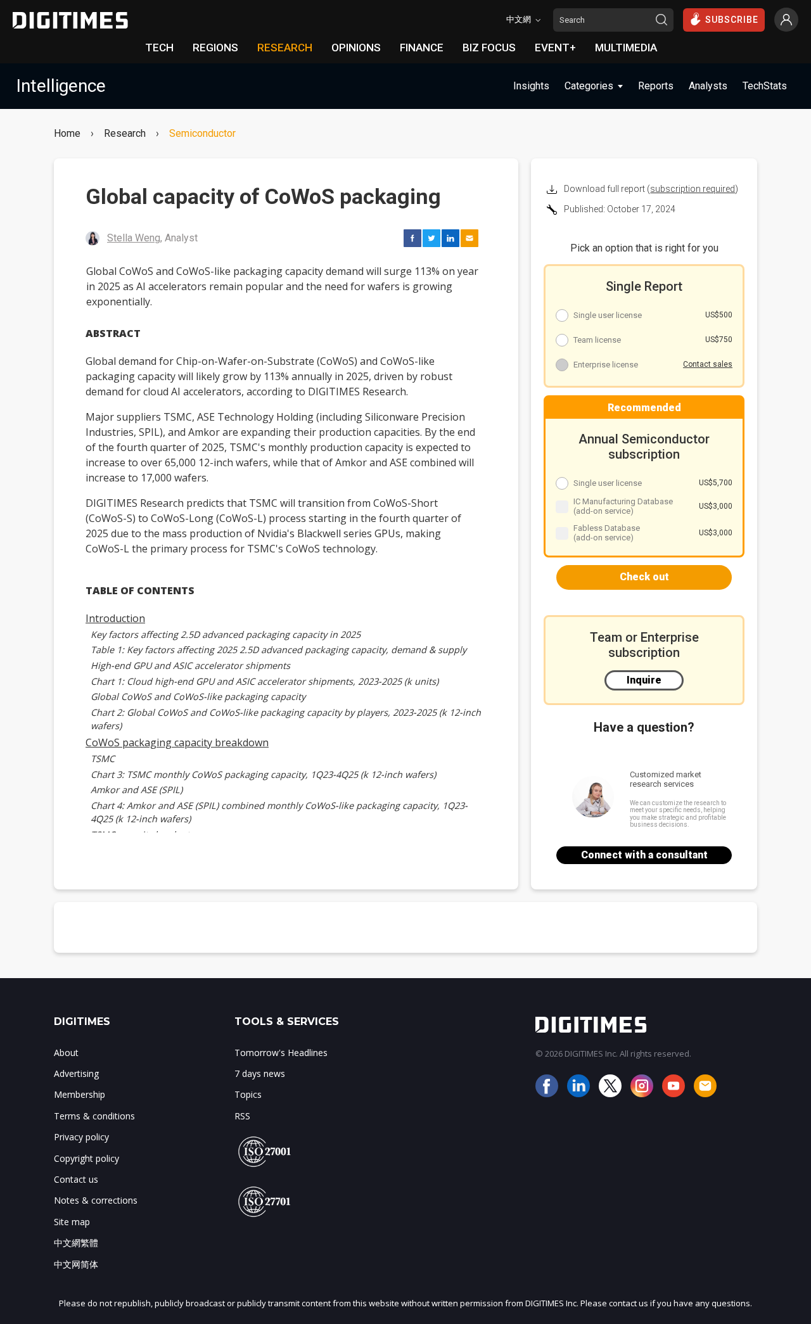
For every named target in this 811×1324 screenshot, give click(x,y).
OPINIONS (356, 47)
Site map (72, 1222)
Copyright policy (86, 1158)
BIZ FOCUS (489, 47)
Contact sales (707, 364)
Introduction (115, 618)
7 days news (259, 1073)
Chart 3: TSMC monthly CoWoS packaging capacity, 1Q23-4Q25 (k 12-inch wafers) (263, 774)
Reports (656, 86)
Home (67, 133)
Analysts (708, 86)
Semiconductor (202, 133)
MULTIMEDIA (626, 47)
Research (125, 133)
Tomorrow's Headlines (281, 1053)
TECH (159, 47)
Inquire (644, 680)
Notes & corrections (95, 1200)
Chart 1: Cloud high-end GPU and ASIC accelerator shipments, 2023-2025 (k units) (264, 681)
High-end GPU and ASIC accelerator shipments (190, 665)
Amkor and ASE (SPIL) (136, 790)
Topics (248, 1094)
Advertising (76, 1073)
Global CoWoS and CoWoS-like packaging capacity (198, 697)
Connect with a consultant (644, 855)
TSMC (103, 759)
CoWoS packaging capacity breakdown (177, 742)
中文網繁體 (76, 1243)
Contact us (76, 1179)
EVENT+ (555, 47)
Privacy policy (81, 1137)
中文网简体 (76, 1264)
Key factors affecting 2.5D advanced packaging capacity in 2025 (226, 634)
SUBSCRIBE (731, 20)
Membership (79, 1094)
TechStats (765, 86)
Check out (644, 577)
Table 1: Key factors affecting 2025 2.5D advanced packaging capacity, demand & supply (278, 650)
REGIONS (215, 47)
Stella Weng (133, 238)
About (66, 1053)
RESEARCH (284, 47)
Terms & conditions (94, 1116)
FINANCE (422, 47)
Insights (531, 86)
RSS (242, 1116)
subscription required (692, 189)
